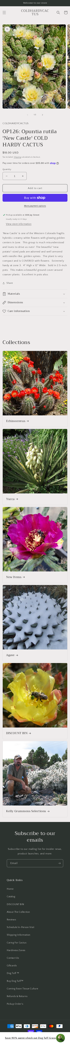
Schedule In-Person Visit (20, 927)
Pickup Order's (15, 1004)
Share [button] (9, 283)
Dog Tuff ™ (13, 973)
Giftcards (12, 965)
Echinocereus (15, 421)
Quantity (7, 169)
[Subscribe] (59, 863)
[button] (4, 12)
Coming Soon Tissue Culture (22, 988)
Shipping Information (18, 935)
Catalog (11, 896)
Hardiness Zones (16, 950)
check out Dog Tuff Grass (30, 1038)
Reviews (11, 919)
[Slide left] (27, 115)
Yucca (10, 499)
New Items (13, 577)
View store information (18, 224)
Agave (10, 655)
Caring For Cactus (16, 942)
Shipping (17, 157)
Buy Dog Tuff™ (15, 981)
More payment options (35, 206)
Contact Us (13, 958)
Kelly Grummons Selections (26, 811)
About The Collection (18, 912)
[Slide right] (42, 115)
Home (10, 889)
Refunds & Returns (17, 996)
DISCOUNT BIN (17, 733)
